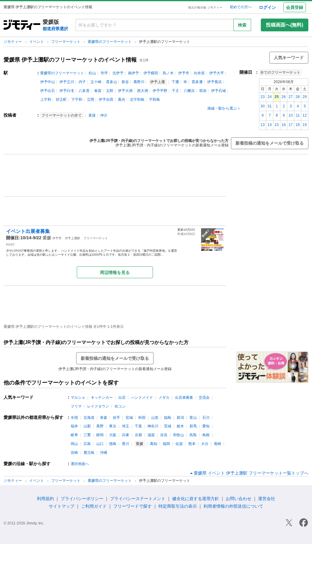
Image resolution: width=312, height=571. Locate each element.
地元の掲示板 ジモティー (205, 7)
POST (10, 244)
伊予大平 (216, 73)
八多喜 (84, 91)
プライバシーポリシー (82, 498)
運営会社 (266, 498)
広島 (87, 444)
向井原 (199, 73)
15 (277, 125)
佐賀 (179, 444)
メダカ (163, 397)
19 (305, 125)
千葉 (138, 426)
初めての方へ (241, 7)
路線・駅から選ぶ (222, 108)
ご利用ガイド (94, 506)
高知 (153, 444)
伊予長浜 (214, 82)
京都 (138, 435)
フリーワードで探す (132, 506)
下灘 (175, 82)
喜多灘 (197, 82)
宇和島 (154, 99)
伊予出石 (47, 91)
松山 (92, 73)
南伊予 (133, 73)
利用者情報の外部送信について (233, 506)
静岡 (100, 435)
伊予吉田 (106, 99)
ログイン (267, 7)
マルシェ (78, 397)
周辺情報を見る (115, 272)
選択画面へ (80, 464)
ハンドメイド (142, 397)
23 (263, 97)
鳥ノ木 (168, 73)
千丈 (175, 91)
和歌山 (178, 435)
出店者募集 (184, 397)
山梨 (87, 426)
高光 (121, 99)
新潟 (180, 417)
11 (298, 115)
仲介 (104, 115)
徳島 (112, 444)
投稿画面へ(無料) (284, 24)
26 (284, 97)
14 (270, 125)
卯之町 (61, 99)
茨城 (167, 426)
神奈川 (152, 426)
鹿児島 (88, 452)
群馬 (193, 426)
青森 (103, 417)
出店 (122, 397)
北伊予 (117, 73)
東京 (112, 426)
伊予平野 (160, 91)
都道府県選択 (55, 28)
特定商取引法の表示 (177, 506)
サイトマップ (61, 506)
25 (277, 97)
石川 (206, 417)
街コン (120, 406)
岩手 (116, 417)
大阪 (112, 435)
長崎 (217, 444)
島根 (206, 435)
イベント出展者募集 (30, 231)
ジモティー (13, 42)
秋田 (142, 417)
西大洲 (142, 91)
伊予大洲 (125, 91)
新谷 (125, 82)
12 (305, 115)
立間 (90, 99)
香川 (125, 444)
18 (298, 125)
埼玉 (125, 426)
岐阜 (74, 435)
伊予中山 (47, 82)
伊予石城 (218, 91)
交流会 (204, 397)
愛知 (206, 426)
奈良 (164, 435)
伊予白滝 (66, 91)
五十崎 (95, 82)
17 (291, 125)
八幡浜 (189, 91)
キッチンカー (102, 397)
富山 (193, 417)
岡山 (74, 444)
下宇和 (76, 99)
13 (263, 125)
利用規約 (45, 498)
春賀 (97, 91)
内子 (82, 82)
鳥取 (193, 435)
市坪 (104, 73)
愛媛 (47, 237)
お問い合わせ (238, 498)
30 (263, 106)
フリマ (76, 406)
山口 (100, 444)
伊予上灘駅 (72, 238)
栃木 (180, 426)
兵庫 (125, 435)
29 (305, 97)
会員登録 (294, 7)
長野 (100, 426)
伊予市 (183, 73)
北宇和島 (137, 99)
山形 (154, 417)
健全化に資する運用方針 (195, 498)
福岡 (166, 444)
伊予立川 (66, 82)
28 (298, 97)
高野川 (138, 82)
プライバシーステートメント (137, 498)
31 (270, 106)
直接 (92, 115)
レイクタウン (98, 406)
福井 (74, 426)
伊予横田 (151, 73)
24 (270, 97)
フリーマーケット (66, 42)
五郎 (109, 91)
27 (291, 97)
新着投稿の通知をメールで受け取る (270, 143)
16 (284, 125)
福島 (167, 417)
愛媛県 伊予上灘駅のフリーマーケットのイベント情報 (70, 60)
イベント (37, 42)
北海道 (88, 417)
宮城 (129, 417)
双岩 (203, 91)
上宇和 (45, 99)
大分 (204, 444)
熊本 (192, 444)
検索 (242, 25)
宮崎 (74, 452)
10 (291, 115)
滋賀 (151, 435)
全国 (74, 417)
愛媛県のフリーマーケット (110, 42)
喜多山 (111, 82)
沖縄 (103, 452)
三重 (87, 435)
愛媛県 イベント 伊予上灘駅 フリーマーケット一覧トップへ (251, 473)
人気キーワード (289, 57)
